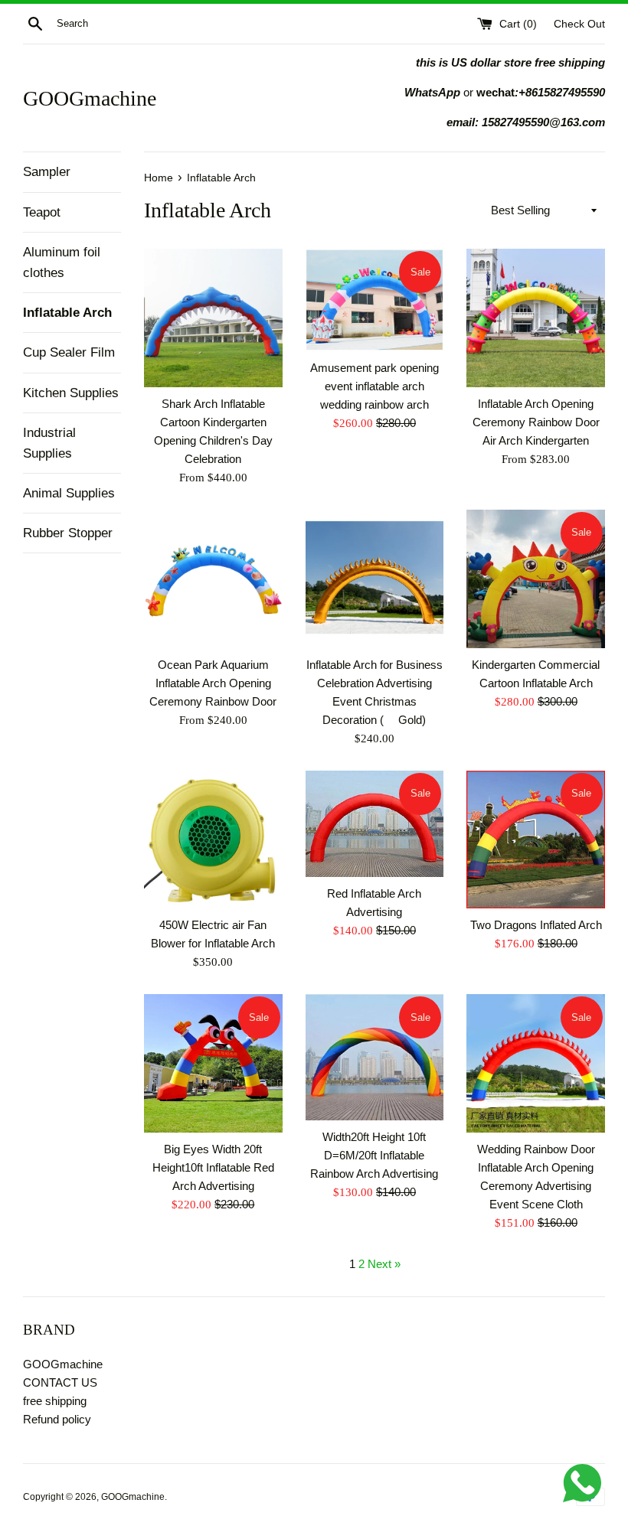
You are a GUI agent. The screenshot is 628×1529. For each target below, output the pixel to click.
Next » (384, 1263)
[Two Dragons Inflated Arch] (535, 840)
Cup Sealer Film (69, 352)
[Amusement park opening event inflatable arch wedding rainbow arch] (375, 300)
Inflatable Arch (67, 312)
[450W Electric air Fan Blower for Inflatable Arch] (213, 840)
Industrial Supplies (49, 443)
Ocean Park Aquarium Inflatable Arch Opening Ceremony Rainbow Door (212, 683)
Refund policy (57, 1419)
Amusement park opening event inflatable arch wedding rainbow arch (374, 386)
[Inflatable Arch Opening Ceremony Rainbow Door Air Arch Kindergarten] (535, 318)
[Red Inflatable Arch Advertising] (375, 824)
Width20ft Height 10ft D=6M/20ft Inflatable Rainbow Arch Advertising (374, 1155)
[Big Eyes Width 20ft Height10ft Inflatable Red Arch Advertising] (213, 1063)
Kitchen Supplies (71, 393)
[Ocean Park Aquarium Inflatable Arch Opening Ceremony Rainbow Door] (213, 579)
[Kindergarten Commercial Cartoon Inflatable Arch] (535, 579)
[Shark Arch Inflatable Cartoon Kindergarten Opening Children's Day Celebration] (213, 318)
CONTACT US (60, 1382)
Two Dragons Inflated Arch (536, 924)
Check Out (579, 24)
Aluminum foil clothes (61, 262)
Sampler (46, 172)
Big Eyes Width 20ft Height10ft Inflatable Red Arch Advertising (213, 1167)
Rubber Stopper (68, 533)
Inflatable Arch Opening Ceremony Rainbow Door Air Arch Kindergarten (536, 422)
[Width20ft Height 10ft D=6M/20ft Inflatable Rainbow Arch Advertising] (375, 1057)
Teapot (42, 212)
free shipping (55, 1400)
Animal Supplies (69, 493)
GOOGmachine (89, 98)
